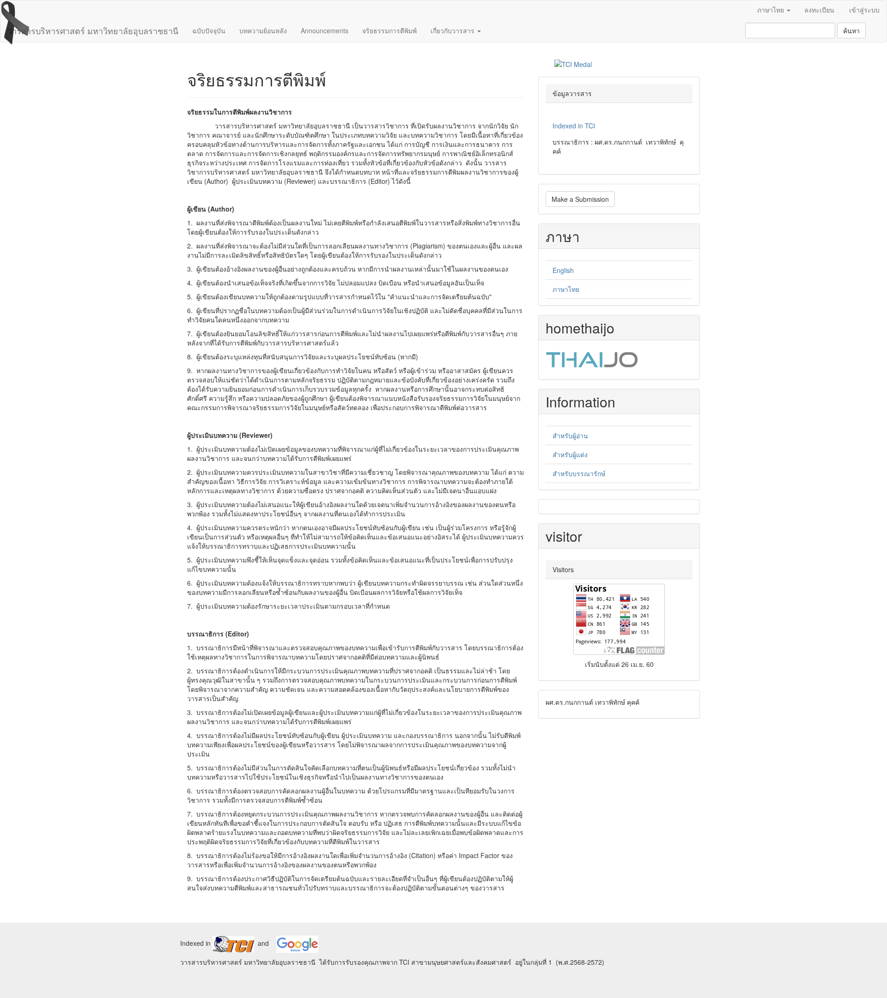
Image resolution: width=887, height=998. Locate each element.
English (563, 270)
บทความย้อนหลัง (263, 30)
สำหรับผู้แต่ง (570, 454)
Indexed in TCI (574, 125)
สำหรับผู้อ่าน (570, 435)
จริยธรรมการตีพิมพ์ (389, 30)
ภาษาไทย (566, 289)
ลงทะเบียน (819, 9)
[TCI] (233, 943)
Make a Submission (580, 199)
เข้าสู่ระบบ (864, 9)
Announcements (324, 30)
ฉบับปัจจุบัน (208, 30)
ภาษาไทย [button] (771, 9)
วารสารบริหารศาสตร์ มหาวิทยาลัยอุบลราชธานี (92, 30)
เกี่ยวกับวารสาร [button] (453, 30)
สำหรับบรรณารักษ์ (579, 473)
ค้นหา (851, 30)
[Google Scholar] (297, 943)
